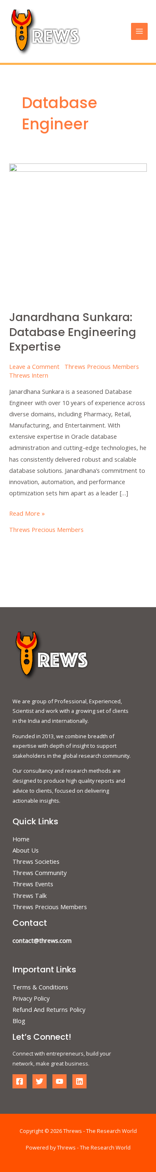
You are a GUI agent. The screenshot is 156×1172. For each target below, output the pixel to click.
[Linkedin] (79, 1081)
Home (21, 839)
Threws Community (39, 872)
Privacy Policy (31, 998)
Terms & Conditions (40, 987)
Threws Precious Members (101, 366)
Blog (18, 1020)
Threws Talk (29, 895)
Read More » (27, 512)
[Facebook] (19, 1081)
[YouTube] (59, 1081)
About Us (25, 850)
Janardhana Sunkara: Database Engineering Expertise (72, 332)
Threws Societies (35, 861)
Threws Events (32, 884)
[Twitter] (39, 1081)
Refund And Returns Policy (48, 1009)
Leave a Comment (34, 366)
